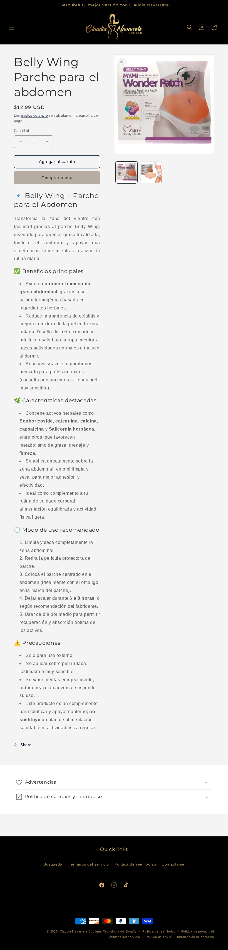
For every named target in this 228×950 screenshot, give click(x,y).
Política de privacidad (197, 931)
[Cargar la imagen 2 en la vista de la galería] (151, 172)
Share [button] (26, 744)
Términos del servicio (88, 864)
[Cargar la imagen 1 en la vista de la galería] (126, 172)
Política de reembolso (135, 864)
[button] (12, 27)
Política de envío (158, 937)
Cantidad (21, 131)
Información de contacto (195, 937)
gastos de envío (34, 116)
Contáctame (173, 864)
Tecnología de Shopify (120, 931)
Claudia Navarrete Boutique (81, 931)
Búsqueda (53, 864)
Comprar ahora (57, 177)
